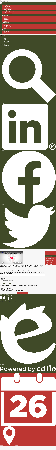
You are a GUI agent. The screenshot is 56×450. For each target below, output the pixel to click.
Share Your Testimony (6, 28)
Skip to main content (3, 0)
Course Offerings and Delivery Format (9, 11)
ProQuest (5, 32)
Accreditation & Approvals (7, 40)
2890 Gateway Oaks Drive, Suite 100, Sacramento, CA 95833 (8, 301)
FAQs (4, 46)
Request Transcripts (6, 27)
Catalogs (5, 12)
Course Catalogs (6, 17)
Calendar (5, 33)
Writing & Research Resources (8, 31)
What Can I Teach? (6, 19)
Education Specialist (5, 280)
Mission (5, 38)
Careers (5, 39)
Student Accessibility (6, 21)
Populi (4, 16)
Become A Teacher (6, 5)
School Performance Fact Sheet (8, 8)
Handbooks (5, 18)
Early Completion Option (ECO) (8, 26)
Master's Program (6, 24)
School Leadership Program (7, 25)
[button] (5, 4)
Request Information (6, 45)
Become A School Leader (7, 6)
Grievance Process (6, 20)
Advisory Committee (6, 41)
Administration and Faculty (7, 9)
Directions (16, 445)
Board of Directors (6, 42)
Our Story (5, 37)
